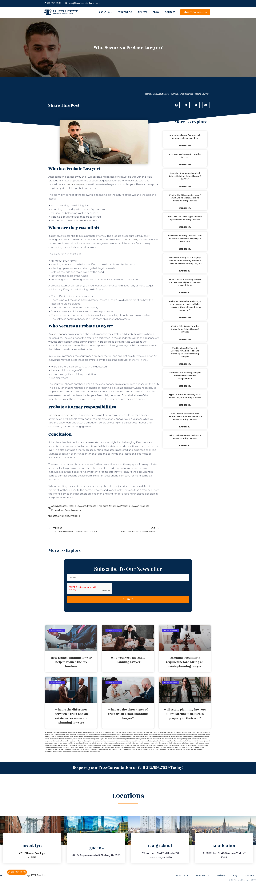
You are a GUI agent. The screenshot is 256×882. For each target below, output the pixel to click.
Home (148, 94)
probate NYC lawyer (163, 739)
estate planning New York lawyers (176, 747)
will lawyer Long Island (75, 743)
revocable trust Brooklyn (56, 741)
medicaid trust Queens (62, 735)
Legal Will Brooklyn (36, 875)
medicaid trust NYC (50, 735)
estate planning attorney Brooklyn (138, 747)
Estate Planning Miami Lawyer (116, 745)
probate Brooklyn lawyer (147, 737)
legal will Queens (81, 732)
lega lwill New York (62, 732)
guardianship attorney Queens (106, 749)
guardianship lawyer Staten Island (70, 752)
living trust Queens (148, 732)
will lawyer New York (88, 743)
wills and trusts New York (177, 743)
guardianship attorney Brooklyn (195, 747)
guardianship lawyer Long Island (162, 749)
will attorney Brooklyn (153, 741)
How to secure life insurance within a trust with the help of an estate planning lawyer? (185, 416)
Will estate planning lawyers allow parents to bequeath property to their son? (185, 238)
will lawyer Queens (109, 743)
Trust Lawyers (73, 510)
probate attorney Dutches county (143, 735)
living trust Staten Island (160, 732)
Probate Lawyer (129, 506)
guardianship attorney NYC (90, 749)
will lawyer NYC (98, 743)
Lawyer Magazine (102, 745)
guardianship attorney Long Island (54, 749)
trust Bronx (144, 741)
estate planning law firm (63, 13)
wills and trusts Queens (202, 743)
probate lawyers (75, 184)
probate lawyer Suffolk (100, 739)
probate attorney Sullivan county (112, 737)
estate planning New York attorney (98, 747)
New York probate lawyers (111, 735)
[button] (176, 105)
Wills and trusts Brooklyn (147, 743)
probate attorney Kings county (161, 735)
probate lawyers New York (57, 739)
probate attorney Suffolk (96, 737)
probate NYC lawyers (175, 739)
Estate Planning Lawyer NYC (196, 749)
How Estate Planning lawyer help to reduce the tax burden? (185, 137)
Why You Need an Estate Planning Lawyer (185, 156)
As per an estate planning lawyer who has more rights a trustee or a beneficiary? (185, 282)
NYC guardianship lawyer (126, 735)
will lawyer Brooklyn (63, 743)
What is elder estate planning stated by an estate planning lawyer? (185, 329)
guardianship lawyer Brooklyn (144, 749)
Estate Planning (60, 516)
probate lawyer (131, 239)
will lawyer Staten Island (121, 743)
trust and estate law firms (192, 745)
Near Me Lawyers (95, 752)
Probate (75, 516)
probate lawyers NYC (71, 739)
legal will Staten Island (92, 732)
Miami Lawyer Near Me (90, 745)
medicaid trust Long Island (188, 732)
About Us (104, 12)
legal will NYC (72, 732)
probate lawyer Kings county (162, 737)
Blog (156, 12)
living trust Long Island (116, 732)
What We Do (125, 12)
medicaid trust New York (203, 732)
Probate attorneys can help (64, 415)
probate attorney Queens (66, 737)
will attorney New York (179, 741)
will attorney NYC (191, 741)
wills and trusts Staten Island (53, 745)
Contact (170, 12)
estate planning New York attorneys (118, 747)
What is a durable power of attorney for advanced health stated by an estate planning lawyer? (185, 352)
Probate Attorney (109, 506)
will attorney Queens (202, 741)
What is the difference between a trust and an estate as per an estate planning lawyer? (185, 198)
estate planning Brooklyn (81, 747)
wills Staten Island (147, 745)
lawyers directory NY (85, 741)
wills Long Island (129, 745)
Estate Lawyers (77, 506)
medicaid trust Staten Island (77, 735)
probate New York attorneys (133, 739)
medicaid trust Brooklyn (173, 732)
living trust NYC (138, 732)
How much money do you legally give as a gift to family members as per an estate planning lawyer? (185, 260)
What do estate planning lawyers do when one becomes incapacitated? (185, 375)
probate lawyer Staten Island (86, 739)
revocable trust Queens (124, 741)
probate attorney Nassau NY (178, 735)
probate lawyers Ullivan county (116, 739)
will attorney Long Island (166, 741)
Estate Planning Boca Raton (76, 745)
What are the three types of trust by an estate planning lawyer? (185, 218)
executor (57, 334)
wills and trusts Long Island (162, 743)
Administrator (59, 506)
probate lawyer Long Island (178, 737)
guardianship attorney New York (73, 749)
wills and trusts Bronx (134, 743)
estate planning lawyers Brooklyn (65, 747)
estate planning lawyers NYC (161, 745)
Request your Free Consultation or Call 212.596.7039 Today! (128, 767)
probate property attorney (189, 739)
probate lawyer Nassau (193, 737)
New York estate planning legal (94, 735)
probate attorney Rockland (81, 737)
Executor (92, 506)
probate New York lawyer (149, 739)
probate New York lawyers (176, 745)
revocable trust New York (98, 741)
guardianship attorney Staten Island (125, 749)
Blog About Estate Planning (165, 94)
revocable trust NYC (112, 741)
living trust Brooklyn (104, 732)
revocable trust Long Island (71, 741)
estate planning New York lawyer (157, 747)
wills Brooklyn (65, 745)
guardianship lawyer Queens (53, 752)
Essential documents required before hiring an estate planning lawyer (185, 176)
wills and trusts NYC (190, 743)
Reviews (142, 12)
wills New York (138, 745)
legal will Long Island (50, 732)
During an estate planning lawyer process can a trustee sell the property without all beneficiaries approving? (185, 306)
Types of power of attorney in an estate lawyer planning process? (185, 396)
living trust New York (128, 732)
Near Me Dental (85, 752)
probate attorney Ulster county (131, 737)
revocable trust (136, 741)
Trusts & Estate (65, 11)
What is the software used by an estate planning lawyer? (185, 437)
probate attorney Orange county (196, 735)
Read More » (185, 145)
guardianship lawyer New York (179, 749)
